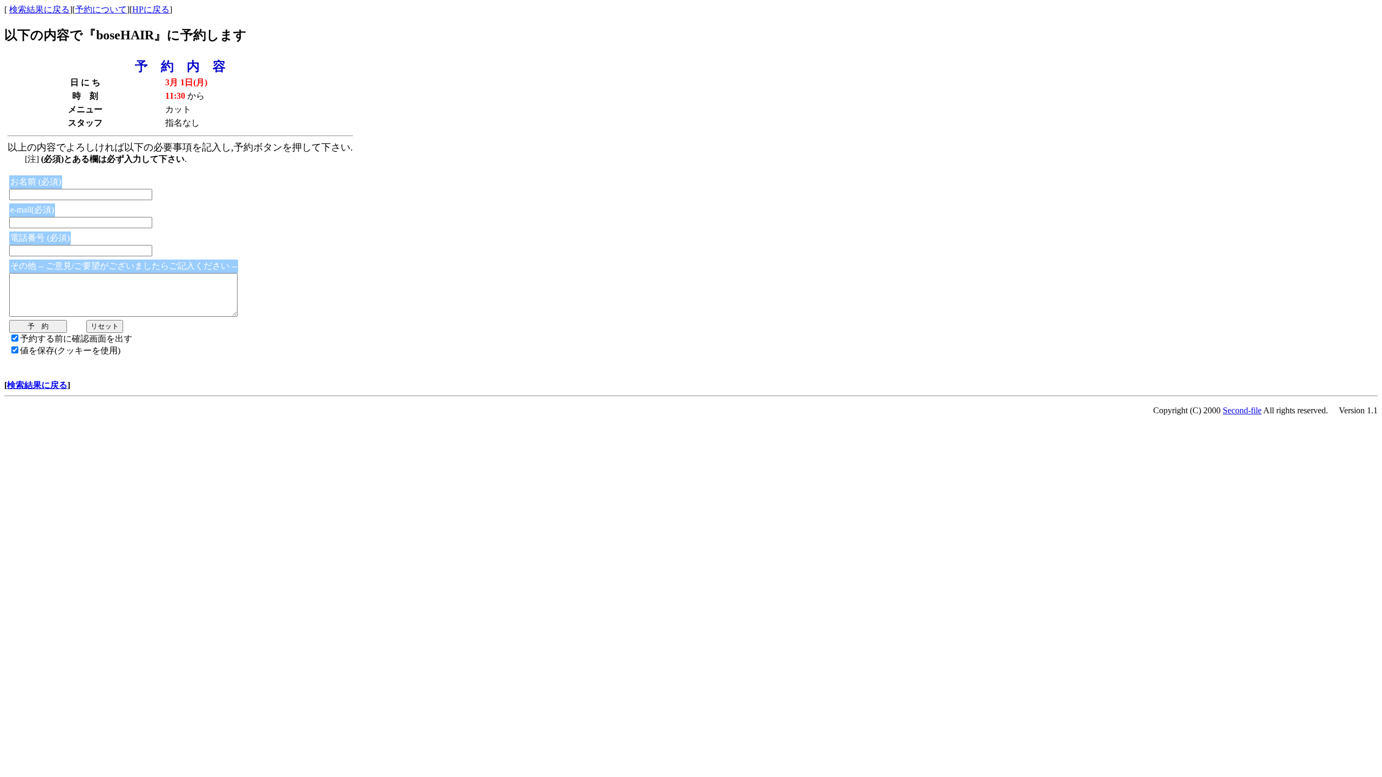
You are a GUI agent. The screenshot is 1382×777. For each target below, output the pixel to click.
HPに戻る (151, 9)
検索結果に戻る (39, 9)
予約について (101, 9)
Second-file (1242, 410)
